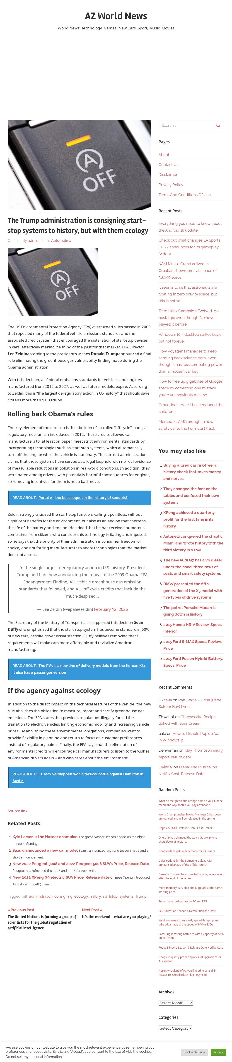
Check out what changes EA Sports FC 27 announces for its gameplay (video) (189, 247)
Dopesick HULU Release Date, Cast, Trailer (185, 828)
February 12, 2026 (111, 609)
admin (33, 240)
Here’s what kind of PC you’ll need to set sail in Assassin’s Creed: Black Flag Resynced (187, 973)
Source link (17, 810)
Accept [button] (219, 1052)
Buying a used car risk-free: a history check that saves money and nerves (192, 472)
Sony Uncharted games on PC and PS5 (183, 901)
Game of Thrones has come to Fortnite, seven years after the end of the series (191, 876)
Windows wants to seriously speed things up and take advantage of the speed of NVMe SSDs (189, 922)
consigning (63, 896)
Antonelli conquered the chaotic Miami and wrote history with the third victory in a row (193, 543)
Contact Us (168, 164)
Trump (141, 896)
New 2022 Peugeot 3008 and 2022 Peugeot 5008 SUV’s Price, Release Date (80, 863)
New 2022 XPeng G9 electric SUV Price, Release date (60, 877)
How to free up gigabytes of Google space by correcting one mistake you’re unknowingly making (190, 388)
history (95, 896)
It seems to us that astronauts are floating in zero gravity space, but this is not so (188, 294)
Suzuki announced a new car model (45, 850)
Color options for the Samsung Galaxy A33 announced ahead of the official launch (185, 863)
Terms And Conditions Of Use (185, 194)
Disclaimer (168, 174)
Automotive (61, 240)
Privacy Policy (171, 184)
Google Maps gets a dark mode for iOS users (187, 851)
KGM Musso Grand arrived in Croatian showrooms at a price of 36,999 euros (188, 270)
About (164, 154)
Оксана (165, 700)
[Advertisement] (116, 78)
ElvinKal (166, 767)
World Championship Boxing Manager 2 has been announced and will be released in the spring (190, 816)
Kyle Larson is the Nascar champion (44, 836)
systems (126, 896)
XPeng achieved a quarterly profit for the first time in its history (189, 519)
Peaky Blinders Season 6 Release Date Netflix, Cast (191, 947)
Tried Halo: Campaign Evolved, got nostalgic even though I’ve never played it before (189, 318)
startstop (110, 896)
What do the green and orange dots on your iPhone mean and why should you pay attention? (191, 803)
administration (41, 896)
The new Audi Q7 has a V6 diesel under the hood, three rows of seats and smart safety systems (192, 567)
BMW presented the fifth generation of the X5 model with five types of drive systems (192, 591)
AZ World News (116, 16)
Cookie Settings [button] (194, 1052)
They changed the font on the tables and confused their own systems (191, 496)
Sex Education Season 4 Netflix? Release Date (187, 911)
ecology (81, 896)
